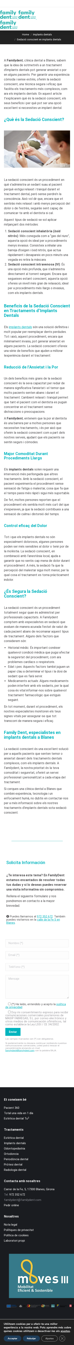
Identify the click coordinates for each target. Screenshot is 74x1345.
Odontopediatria (14, 1148)
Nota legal (10, 1224)
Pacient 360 (11, 1108)
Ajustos (49, 1338)
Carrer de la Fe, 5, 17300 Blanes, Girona (29, 1189)
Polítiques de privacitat (19, 1230)
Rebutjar (31, 1338)
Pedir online (11, 1205)
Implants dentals (15, 1143)
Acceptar (12, 1338)
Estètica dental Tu (16, 1118)
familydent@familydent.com (20, 1050)
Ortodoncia (11, 1154)
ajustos (65, 1331)
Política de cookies (16, 1235)
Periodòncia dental (16, 1159)
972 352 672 (45, 916)
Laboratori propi (14, 1240)
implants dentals (20, 327)
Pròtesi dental (13, 1164)
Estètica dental (14, 1138)
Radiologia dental (15, 1170)
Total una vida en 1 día (18, 1113)
